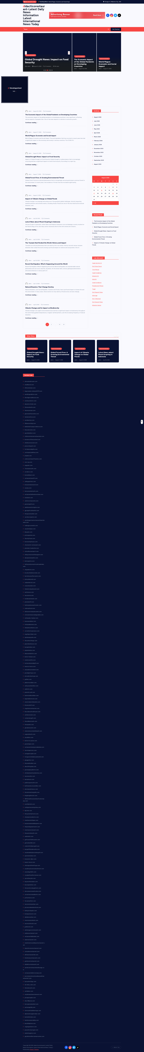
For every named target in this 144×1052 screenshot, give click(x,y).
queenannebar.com (30, 855)
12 (101, 190)
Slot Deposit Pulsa (97, 292)
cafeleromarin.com (30, 715)
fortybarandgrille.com (31, 449)
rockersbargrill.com (30, 718)
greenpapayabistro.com (32, 769)
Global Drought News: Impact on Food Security (42, 157)
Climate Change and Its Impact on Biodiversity (42, 308)
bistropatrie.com (29, 561)
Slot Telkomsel (96, 298)
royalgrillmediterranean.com (33, 875)
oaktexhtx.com (29, 836)
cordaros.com (29, 472)
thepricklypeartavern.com (32, 826)
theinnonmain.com (30, 410)
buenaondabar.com (30, 621)
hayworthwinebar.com (31, 881)
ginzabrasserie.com (30, 727)
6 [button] (52, 70)
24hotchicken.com (30, 388)
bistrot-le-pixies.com (31, 740)
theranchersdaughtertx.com (33, 888)
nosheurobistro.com (30, 401)
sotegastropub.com (30, 753)
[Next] (117, 336)
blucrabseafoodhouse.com (32, 711)
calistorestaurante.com (31, 501)
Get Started (115, 29)
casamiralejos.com (30, 528)
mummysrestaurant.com (32, 830)
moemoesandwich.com (31, 920)
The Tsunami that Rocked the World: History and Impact (45, 243)
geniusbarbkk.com (30, 843)
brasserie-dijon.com (30, 859)
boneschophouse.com (31, 541)
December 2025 (98, 148)
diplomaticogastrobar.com (32, 1013)
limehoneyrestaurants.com (32, 958)
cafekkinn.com (29, 991)
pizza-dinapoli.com (30, 446)
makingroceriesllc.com (31, 525)
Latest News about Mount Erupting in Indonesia (42, 222)
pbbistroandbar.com (31, 682)
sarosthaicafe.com (30, 878)
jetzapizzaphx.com (30, 997)
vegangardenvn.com (31, 1026)
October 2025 (98, 156)
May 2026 (97, 129)
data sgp (94, 295)
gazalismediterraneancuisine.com (34, 1036)
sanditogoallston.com (31, 394)
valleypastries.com (30, 481)
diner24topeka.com (30, 766)
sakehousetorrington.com (32, 507)
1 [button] (44, 70)
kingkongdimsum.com (31, 795)
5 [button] (50, 70)
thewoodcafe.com (30, 407)
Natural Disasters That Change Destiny (39, 287)
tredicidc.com (29, 497)
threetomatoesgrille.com (32, 792)
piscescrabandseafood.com (33, 907)
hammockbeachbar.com (32, 695)
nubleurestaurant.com (31, 933)
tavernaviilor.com (30, 776)
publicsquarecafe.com (31, 782)
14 (59, 324)
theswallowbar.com (30, 763)
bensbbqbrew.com (30, 1023)
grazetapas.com (29, 744)
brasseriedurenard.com (31, 484)
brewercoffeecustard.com (32, 439)
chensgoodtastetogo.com (32, 865)
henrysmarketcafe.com (31, 491)
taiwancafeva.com (30, 417)
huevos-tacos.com (30, 666)
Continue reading (31, 122)
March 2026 (97, 136)
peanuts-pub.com (30, 692)
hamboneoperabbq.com (32, 1020)
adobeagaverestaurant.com (33, 930)
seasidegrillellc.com (30, 872)
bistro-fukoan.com (30, 656)
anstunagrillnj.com (30, 1007)
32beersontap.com (30, 423)
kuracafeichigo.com (30, 981)
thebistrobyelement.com (32, 589)
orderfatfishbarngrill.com (32, 846)
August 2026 (97, 117)
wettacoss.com (29, 592)
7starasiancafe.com (30, 468)
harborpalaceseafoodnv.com (33, 605)
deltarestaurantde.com (31, 954)
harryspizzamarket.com (31, 1004)
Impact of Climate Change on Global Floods (41, 199)
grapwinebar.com (30, 650)
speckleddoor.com (30, 433)
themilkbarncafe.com (31, 721)
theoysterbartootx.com (31, 814)
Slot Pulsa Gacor (97, 266)
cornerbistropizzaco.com (32, 631)
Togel (93, 289)
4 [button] (48, 70)
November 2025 (98, 152)
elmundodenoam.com (31, 381)
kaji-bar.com (28, 810)
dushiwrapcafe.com (30, 637)
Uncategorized (30, 55)
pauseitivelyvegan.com (31, 1030)
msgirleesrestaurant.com (32, 708)
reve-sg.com (28, 462)
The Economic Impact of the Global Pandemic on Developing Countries (84, 62)
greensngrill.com (29, 504)
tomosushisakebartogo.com (33, 1010)
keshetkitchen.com (30, 1017)
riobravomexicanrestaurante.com (34, 436)
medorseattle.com (30, 660)
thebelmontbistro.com (31, 627)
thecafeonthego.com (31, 640)
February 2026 (98, 140)
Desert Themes (34, 1049)
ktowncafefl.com (30, 705)
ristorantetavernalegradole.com (34, 615)
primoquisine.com (30, 535)
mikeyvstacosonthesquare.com (34, 554)
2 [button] (45, 70)
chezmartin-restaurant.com (33, 545)
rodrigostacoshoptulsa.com (33, 807)
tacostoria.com (29, 595)
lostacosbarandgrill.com (32, 663)
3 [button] (46, 70)
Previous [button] (26, 52)
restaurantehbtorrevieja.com (33, 973)
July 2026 (97, 121)
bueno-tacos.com (30, 862)
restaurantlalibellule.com (32, 936)
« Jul (94, 203)
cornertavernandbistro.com (33, 894)
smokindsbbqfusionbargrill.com (34, 852)
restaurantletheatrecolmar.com (34, 494)
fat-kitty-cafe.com (30, 984)
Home (25, 29)
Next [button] (69, 52)
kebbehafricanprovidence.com (34, 426)
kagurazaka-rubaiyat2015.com (33, 391)
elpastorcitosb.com (30, 404)
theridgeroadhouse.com (32, 397)
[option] (47, 52)
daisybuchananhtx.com (31, 558)
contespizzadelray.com (31, 452)
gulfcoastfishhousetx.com (32, 839)
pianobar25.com (29, 602)
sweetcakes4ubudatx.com (32, 702)
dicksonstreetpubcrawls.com (33, 611)
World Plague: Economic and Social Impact (107, 64)
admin (29, 66)
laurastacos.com (29, 779)
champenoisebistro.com (32, 817)
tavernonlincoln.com (31, 923)
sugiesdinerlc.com (30, 734)
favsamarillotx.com (30, 901)
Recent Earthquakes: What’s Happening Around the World (46, 264)
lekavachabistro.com (31, 653)
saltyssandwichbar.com (31, 686)
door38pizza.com (30, 1001)
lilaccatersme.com (30, 430)
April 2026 (97, 133)
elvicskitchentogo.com (31, 676)
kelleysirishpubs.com (31, 910)
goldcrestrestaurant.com (32, 961)
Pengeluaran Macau (97, 286)
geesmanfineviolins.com (32, 413)
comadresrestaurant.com (32, 951)
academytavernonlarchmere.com (34, 868)
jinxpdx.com (28, 455)
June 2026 (97, 125)
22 (113, 193)
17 (94, 193)
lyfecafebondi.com (30, 579)
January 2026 (98, 144)
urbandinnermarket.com (32, 669)
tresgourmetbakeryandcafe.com (34, 757)
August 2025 (97, 164)
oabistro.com (28, 689)
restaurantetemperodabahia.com (34, 747)
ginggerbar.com (29, 760)
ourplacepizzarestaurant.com (33, 994)
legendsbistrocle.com (31, 698)
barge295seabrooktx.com (32, 849)
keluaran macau (96, 305)
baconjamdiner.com (30, 885)
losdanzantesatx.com (31, 598)
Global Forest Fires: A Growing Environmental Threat (42, 61)
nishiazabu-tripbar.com (31, 618)
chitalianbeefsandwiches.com (33, 773)
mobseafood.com (30, 608)
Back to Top (116, 1047)
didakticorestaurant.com (32, 964)
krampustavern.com (30, 914)
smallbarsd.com (29, 384)
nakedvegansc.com (30, 1033)
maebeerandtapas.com (31, 820)
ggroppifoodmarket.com (32, 510)
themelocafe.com (30, 988)
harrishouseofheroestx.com (33, 576)
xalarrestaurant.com (30, 939)
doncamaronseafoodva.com (33, 891)
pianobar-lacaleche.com (32, 548)
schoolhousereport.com (32, 551)
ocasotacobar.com (30, 585)
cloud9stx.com (29, 737)
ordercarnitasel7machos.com (33, 459)
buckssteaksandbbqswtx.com (33, 823)
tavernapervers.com (31, 750)
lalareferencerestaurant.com (33, 948)
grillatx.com (28, 679)
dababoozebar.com (30, 917)
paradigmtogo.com (30, 673)
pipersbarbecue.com (31, 644)
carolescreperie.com (31, 517)
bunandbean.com (30, 475)
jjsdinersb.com (29, 926)
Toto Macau (95, 269)
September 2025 (99, 160)
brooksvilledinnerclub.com (32, 573)
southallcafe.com (30, 804)
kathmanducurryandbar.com (33, 786)
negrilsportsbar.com (30, 634)
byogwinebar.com (30, 647)
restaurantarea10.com (31, 478)
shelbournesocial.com (31, 442)
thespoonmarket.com (31, 513)
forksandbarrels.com (31, 624)
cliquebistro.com (29, 569)
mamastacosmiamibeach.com (33, 731)
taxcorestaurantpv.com (31, 904)
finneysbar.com (29, 724)
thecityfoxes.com (30, 538)
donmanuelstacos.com (31, 789)
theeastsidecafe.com (31, 833)
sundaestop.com (29, 420)
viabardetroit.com (30, 582)
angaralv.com (28, 465)
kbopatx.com (28, 532)
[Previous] (115, 336)
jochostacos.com (30, 897)
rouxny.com (28, 488)
